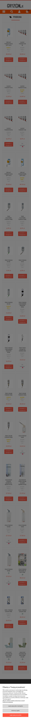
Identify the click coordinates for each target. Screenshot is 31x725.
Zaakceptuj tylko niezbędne (15, 706)
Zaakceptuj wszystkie (15, 715)
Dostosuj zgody (15, 710)
